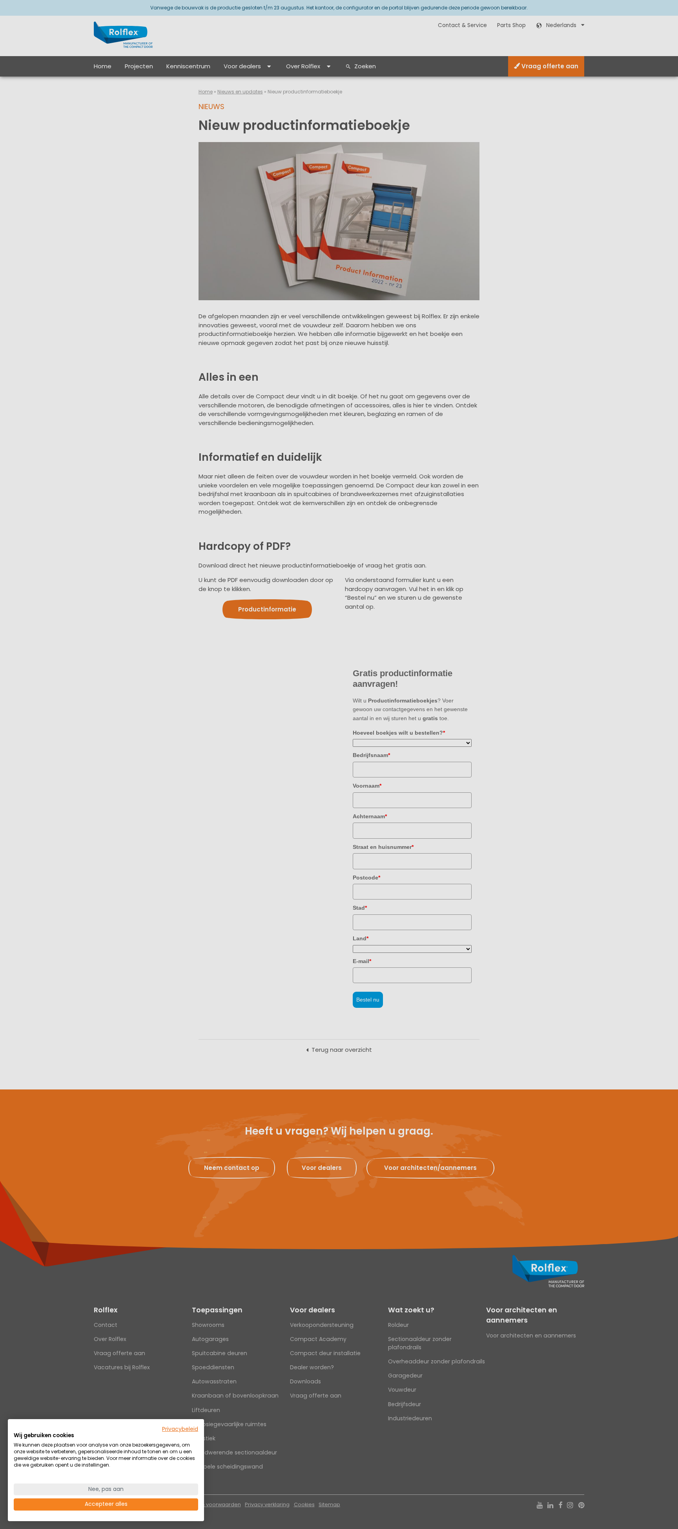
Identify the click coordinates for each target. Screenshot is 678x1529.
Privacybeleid (180, 1429)
